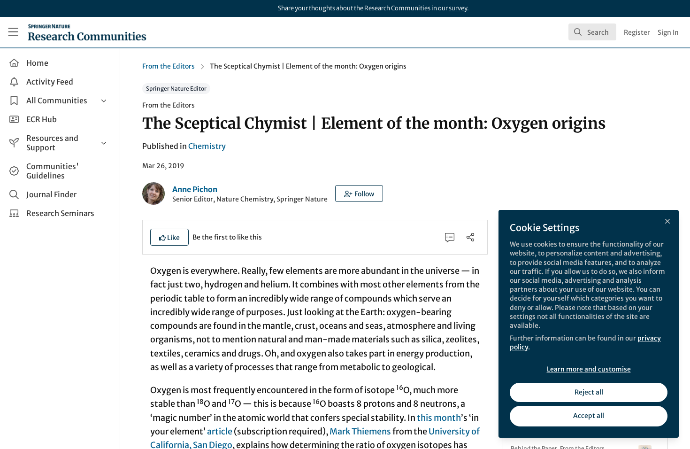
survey (458, 8)
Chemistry (207, 146)
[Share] (470, 237)
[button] (359, 193)
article (219, 431)
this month (439, 417)
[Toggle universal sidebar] (13, 32)
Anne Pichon (194, 189)
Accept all (588, 415)
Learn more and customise (589, 369)
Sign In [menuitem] (668, 32)
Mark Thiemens (360, 431)
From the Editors (168, 66)
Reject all (589, 392)
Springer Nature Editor (176, 88)
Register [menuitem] (637, 32)
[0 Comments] (449, 237)
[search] (592, 31)
